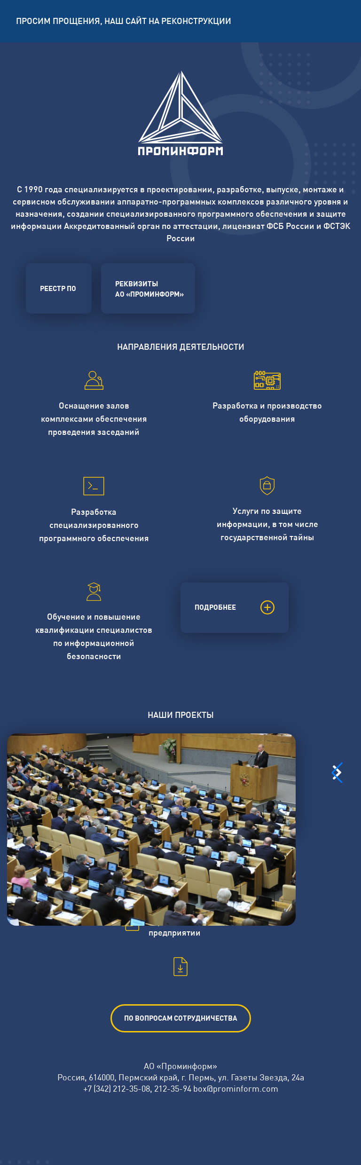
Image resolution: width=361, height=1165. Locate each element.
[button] (337, 772)
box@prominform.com (235, 1089)
